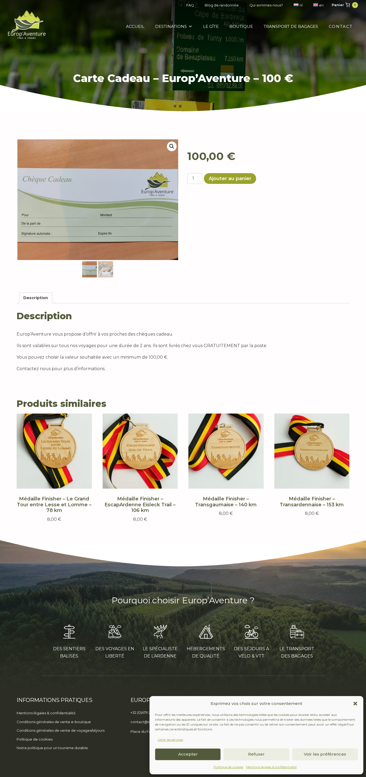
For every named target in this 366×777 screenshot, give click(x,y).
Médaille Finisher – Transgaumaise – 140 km (226, 502)
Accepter (188, 754)
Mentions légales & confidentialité (271, 767)
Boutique (241, 26)
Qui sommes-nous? (266, 5)
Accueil (135, 26)
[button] (355, 703)
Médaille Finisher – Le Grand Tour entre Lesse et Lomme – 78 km (54, 504)
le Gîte (211, 26)
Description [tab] (35, 297)
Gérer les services (170, 740)
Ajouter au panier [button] (223, 529)
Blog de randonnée (222, 5)
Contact (341, 26)
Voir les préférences (325, 754)
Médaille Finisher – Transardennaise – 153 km (312, 502)
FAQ (190, 5)
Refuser (256, 754)
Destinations (171, 26)
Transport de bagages (291, 26)
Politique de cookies (228, 767)
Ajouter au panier (230, 178)
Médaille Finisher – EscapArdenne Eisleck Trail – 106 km (139, 504)
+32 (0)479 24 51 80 (146, 712)
